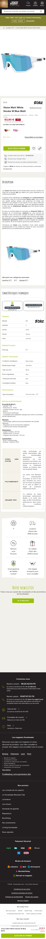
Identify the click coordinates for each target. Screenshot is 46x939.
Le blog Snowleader (9, 827)
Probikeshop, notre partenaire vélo (16, 774)
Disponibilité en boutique (34, 137)
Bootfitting (6, 818)
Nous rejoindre (7, 832)
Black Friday (28, 910)
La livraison (6, 799)
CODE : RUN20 (18, 21)
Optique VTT (23, 280)
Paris (29, 754)
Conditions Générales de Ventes (21, 893)
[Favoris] (34, 148)
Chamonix (14, 754)
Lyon (23, 754)
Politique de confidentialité (14, 897)
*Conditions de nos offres (22, 889)
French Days (38, 910)
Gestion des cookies (31, 897)
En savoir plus (7, 168)
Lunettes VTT (10, 28)
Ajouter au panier (16, 148)
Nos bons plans (11, 910)
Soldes (20, 910)
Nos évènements (9, 823)
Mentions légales (23, 900)
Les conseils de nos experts (13, 790)
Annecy (5, 754)
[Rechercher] (42, 10)
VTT (15, 280)
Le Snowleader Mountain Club (13, 795)
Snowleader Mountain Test (15, 913)
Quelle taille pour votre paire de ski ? (24, 923)
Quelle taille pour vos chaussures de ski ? (24, 926)
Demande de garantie (10, 809)
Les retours (6, 804)
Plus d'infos (6, 770)
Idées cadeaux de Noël (33, 913)
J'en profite (30, 21)
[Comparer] (40, 148)
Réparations (6, 813)
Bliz (5, 102)
